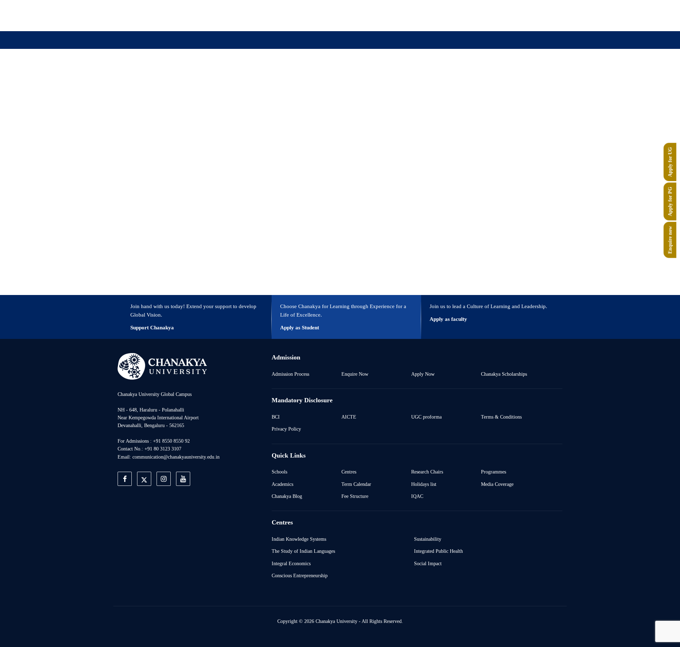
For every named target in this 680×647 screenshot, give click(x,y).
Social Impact (428, 563)
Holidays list (423, 484)
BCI (276, 417)
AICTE (348, 417)
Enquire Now (354, 374)
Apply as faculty (448, 319)
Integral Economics (291, 563)
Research (346, 75)
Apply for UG (670, 162)
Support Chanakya (152, 327)
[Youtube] (489, 15)
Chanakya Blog (287, 496)
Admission (265, 75)
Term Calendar (356, 484)
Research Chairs (427, 472)
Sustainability (427, 539)
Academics (282, 484)
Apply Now (423, 374)
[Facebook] (441, 15)
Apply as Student (299, 327)
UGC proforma (426, 417)
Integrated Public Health (438, 551)
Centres (348, 472)
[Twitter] (457, 15)
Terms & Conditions (501, 417)
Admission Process (290, 374)
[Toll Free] (522, 15)
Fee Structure (354, 496)
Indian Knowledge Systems (299, 539)
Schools (279, 472)
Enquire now (670, 240)
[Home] (162, 366)
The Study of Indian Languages (303, 551)
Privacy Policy (286, 429)
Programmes (493, 472)
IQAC (417, 496)
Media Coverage (497, 484)
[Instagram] (473, 15)
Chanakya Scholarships (504, 374)
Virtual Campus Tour (397, 75)
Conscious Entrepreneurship (300, 575)
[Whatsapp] (506, 15)
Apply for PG (670, 201)
